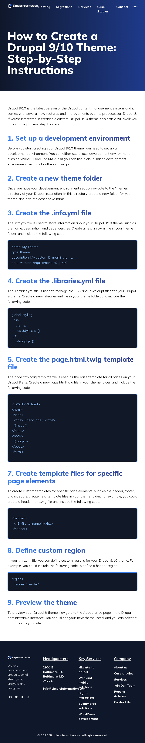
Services (84, 7)
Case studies (123, 673)
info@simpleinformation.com (64, 688)
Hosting (44, 7)
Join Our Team (124, 685)
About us (120, 667)
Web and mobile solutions (85, 682)
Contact (122, 7)
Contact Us (122, 702)
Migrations (64, 7)
